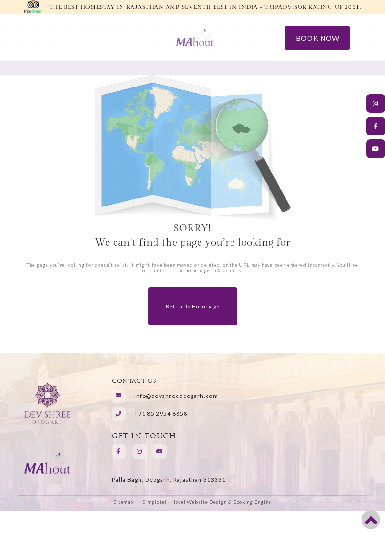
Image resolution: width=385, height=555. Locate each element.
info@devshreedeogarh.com (176, 396)
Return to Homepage (193, 306)
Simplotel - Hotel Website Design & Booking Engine (207, 502)
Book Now (317, 38)
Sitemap (123, 502)
